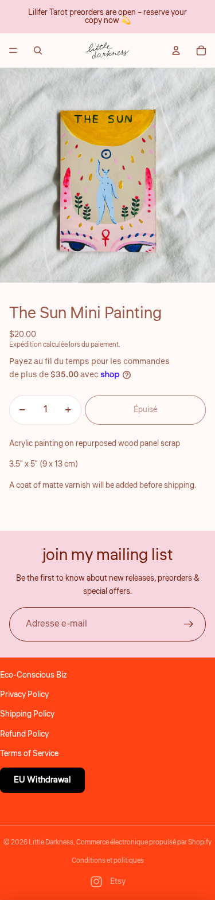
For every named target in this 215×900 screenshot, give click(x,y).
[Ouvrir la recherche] (37, 50)
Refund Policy (24, 734)
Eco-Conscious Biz (33, 675)
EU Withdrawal (42, 780)
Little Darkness (51, 842)
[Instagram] (96, 882)
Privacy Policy (24, 695)
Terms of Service (29, 754)
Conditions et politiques (108, 861)
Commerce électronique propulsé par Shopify (144, 842)
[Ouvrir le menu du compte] (176, 50)
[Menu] (13, 50)
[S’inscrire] (189, 624)
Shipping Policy (27, 714)
